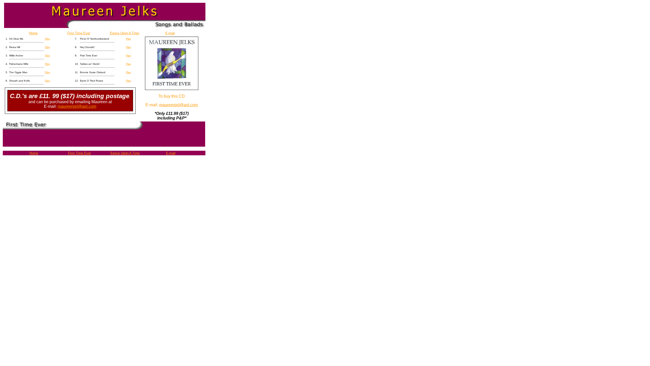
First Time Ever (78, 33)
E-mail (170, 33)
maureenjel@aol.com (77, 106)
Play (47, 38)
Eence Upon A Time (124, 33)
